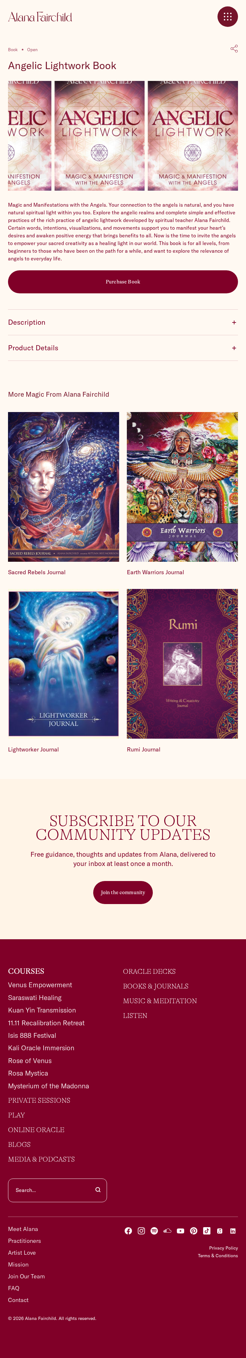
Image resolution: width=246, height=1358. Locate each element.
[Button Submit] (98, 1190)
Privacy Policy (223, 1248)
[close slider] (227, 16)
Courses (26, 971)
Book (13, 49)
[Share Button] (234, 49)
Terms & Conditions (218, 1256)
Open (32, 49)
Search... (26, 1190)
